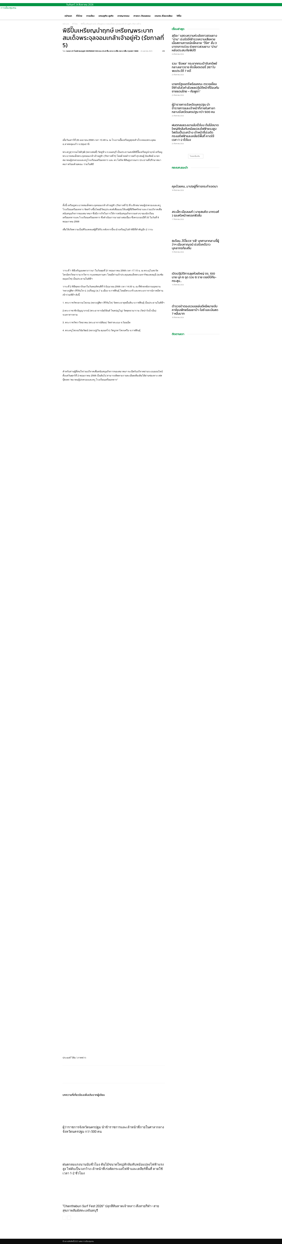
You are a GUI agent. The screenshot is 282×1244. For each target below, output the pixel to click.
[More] (86, 58)
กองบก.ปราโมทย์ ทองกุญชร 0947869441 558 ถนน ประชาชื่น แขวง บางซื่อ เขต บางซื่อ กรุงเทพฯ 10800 (102, 51)
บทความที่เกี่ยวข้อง (73, 1095)
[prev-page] (64, 1218)
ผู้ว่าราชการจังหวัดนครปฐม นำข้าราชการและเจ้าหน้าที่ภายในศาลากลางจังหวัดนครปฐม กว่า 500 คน (193, 108)
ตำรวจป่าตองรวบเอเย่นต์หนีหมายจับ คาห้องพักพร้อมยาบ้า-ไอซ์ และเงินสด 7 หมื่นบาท (195, 310)
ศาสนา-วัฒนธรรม (142, 15)
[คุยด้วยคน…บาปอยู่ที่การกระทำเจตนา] (195, 177)
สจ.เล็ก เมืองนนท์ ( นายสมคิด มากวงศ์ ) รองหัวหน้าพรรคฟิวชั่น (195, 213)
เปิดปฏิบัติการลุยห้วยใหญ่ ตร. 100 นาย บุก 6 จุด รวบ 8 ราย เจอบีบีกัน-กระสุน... (194, 277)
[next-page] (69, 1218)
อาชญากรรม (123, 15)
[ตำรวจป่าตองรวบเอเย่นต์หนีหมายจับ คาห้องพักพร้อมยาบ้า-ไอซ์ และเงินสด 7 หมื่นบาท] (195, 297)
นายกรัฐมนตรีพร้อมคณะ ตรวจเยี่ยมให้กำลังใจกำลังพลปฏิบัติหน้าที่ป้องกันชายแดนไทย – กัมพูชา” (195, 88)
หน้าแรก (68, 15)
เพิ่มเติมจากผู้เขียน (94, 1095)
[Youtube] (66, 1237)
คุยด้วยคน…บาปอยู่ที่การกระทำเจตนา (195, 186)
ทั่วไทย (79, 15)
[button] (215, 13)
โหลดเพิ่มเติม (195, 156)
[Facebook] (65, 58)
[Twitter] (72, 58)
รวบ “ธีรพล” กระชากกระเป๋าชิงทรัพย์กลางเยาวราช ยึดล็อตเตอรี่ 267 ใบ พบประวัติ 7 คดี (194, 67)
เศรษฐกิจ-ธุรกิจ (106, 15)
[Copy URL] (79, 58)
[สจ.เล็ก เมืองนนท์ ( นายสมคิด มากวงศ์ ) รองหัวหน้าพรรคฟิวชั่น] (195, 203)
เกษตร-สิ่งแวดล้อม (163, 15)
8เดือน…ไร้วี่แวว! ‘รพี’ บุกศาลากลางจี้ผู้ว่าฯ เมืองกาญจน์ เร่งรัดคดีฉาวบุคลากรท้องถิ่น (195, 244)
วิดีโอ (179, 15)
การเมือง (90, 15)
